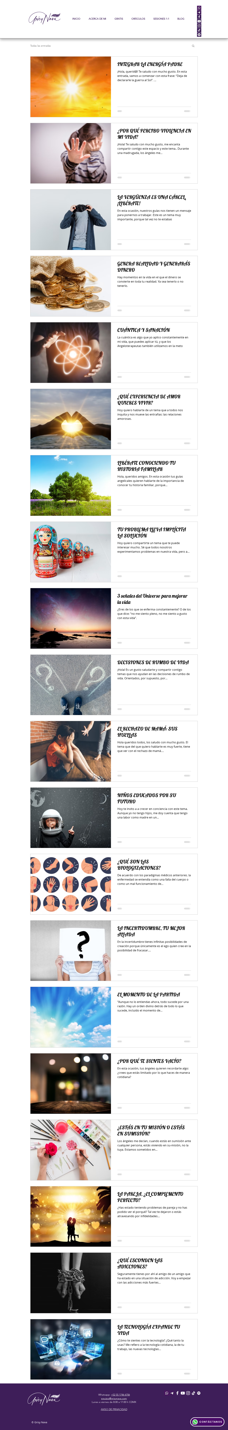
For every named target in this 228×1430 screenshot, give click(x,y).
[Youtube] (182, 1393)
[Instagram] (188, 1393)
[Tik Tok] (193, 1393)
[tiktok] (199, 30)
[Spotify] (198, 1393)
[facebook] (199, 17)
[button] (138, 18)
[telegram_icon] (199, 12)
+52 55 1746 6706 (120, 1394)
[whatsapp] (199, 8)
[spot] (199, 34)
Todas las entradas (40, 45)
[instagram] (199, 26)
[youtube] (199, 21)
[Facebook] (177, 1393)
